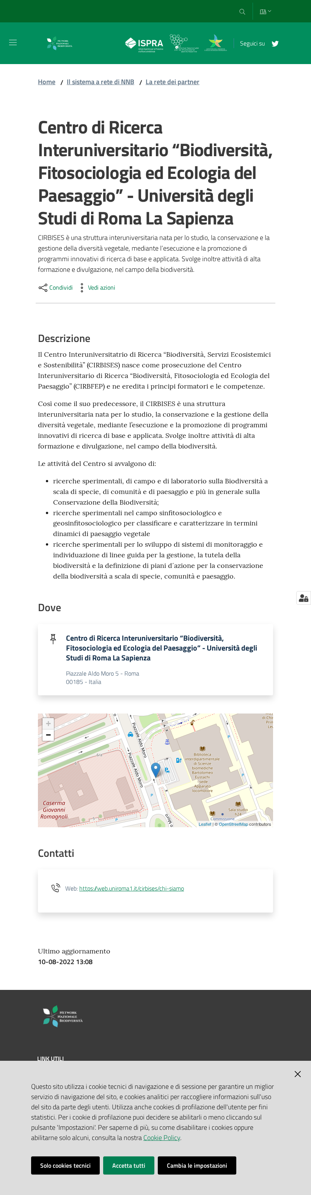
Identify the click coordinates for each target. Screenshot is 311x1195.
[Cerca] (242, 11)
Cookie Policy (161, 1137)
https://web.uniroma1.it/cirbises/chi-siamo (131, 888)
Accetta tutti (128, 1165)
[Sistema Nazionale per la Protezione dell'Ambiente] (162, 42)
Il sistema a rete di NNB (100, 82)
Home (46, 82)
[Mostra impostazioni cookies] (303, 598)
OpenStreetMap (233, 824)
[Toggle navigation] (12, 42)
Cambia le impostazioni (197, 1165)
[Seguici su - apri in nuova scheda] (272, 42)
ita (263, 11)
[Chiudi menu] (284, 15)
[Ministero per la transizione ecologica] (216, 42)
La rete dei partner (172, 82)
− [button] (48, 735)
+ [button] (48, 723)
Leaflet (205, 824)
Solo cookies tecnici (65, 1165)
